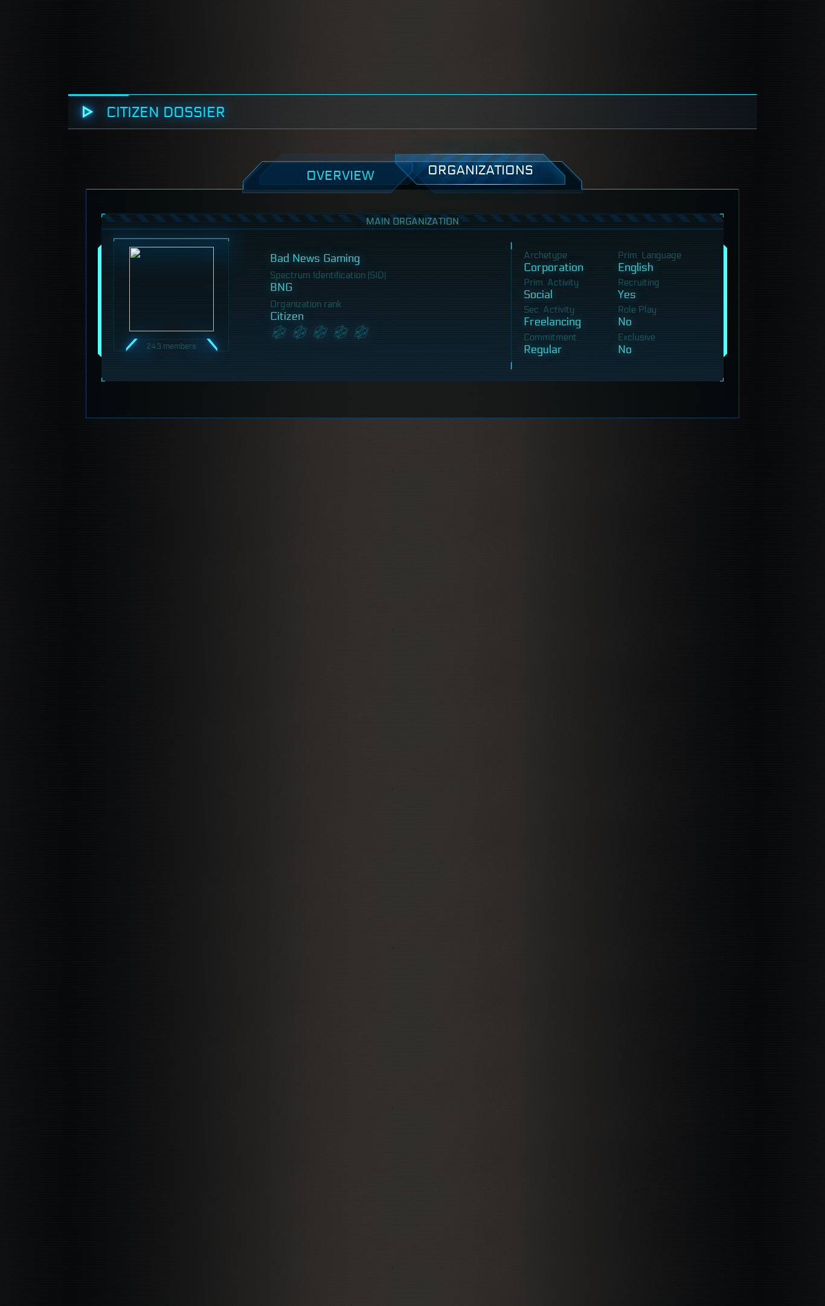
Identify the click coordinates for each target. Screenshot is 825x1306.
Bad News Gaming (315, 258)
